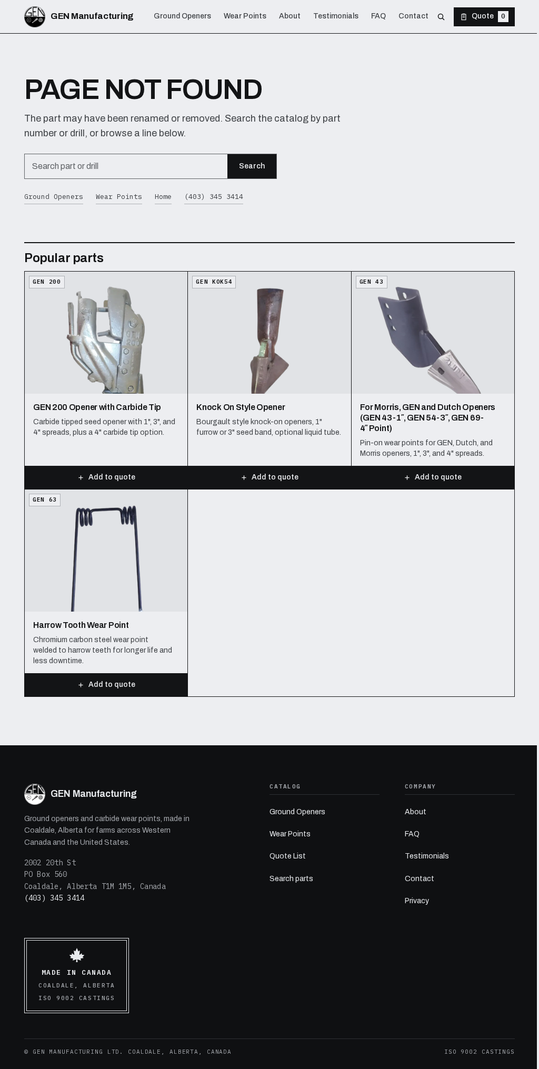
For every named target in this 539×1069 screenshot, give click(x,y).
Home (163, 196)
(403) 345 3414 (213, 196)
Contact (419, 879)
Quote (488, 16)
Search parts (291, 879)
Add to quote (111, 477)
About (415, 812)
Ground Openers (53, 196)
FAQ (412, 834)
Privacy (417, 901)
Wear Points (119, 196)
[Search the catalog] (441, 17)
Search (252, 166)
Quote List (288, 856)
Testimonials (427, 856)
